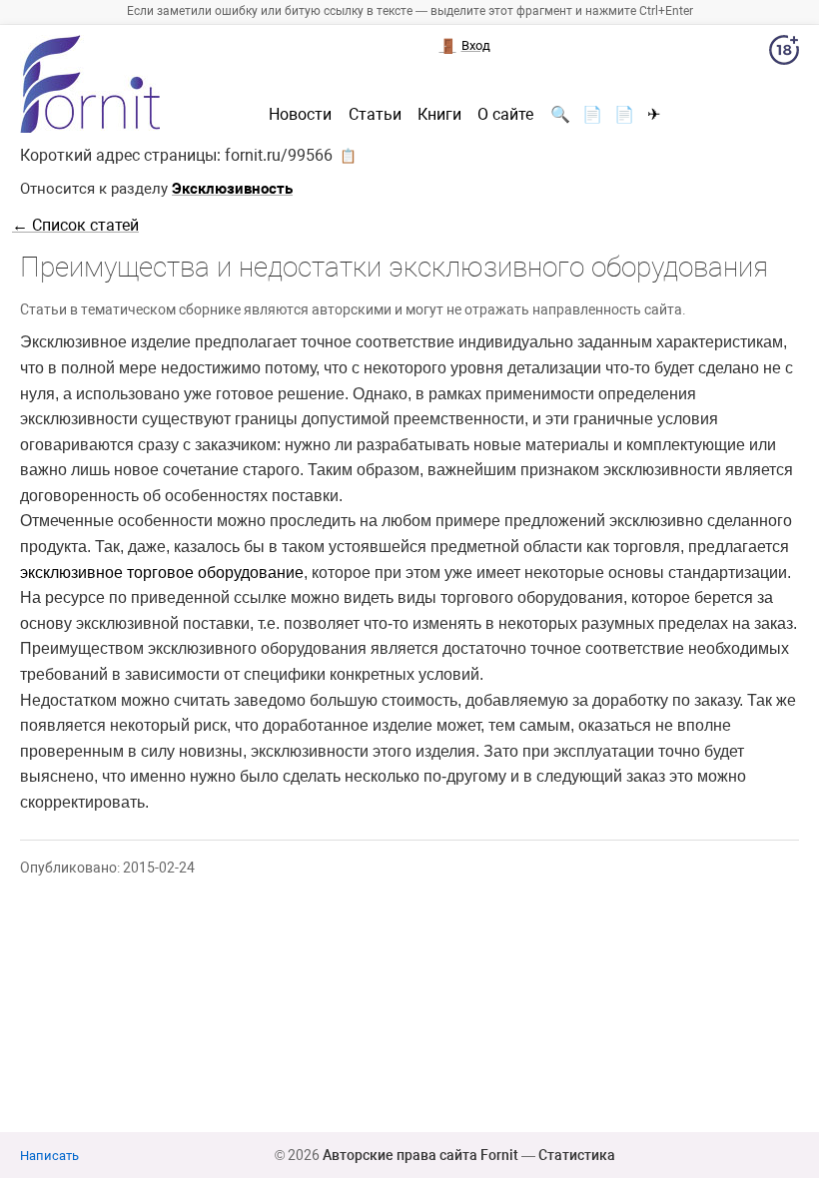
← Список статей (75, 225)
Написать (49, 1155)
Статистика (576, 1155)
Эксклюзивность (232, 189)
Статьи (375, 115)
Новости (300, 115)
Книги (439, 115)
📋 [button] (348, 156)
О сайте (505, 115)
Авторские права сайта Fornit (420, 1155)
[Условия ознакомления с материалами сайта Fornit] (784, 54)
